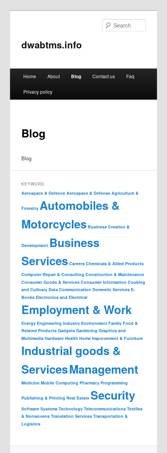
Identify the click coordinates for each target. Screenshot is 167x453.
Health (71, 338)
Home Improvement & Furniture (111, 338)
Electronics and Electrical (61, 297)
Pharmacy (89, 383)
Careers (77, 263)
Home (29, 76)
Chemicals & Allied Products (115, 263)
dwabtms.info (51, 44)
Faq (130, 76)
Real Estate (77, 398)
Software (30, 409)
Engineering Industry (58, 323)
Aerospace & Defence (43, 193)
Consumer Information (104, 282)
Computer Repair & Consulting (52, 274)
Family (115, 323)
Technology (71, 409)
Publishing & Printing (43, 398)
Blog (76, 76)
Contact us (103, 76)
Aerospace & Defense (88, 193)
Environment (94, 323)
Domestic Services (111, 289)
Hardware (54, 338)
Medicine (30, 383)
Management (103, 369)
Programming (114, 383)
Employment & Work (76, 309)
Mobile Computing (59, 383)
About (53, 76)
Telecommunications (105, 409)
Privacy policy (37, 91)
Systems (48, 409)
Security (112, 395)
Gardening (86, 330)
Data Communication (70, 289)
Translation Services (71, 416)
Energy (28, 323)
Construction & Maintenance (114, 274)
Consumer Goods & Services (50, 282)
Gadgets (66, 330)
